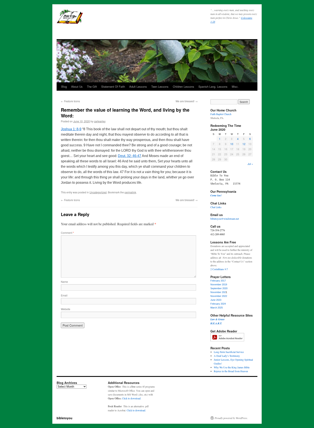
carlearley (100, 121)
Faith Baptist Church (220, 114)
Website (65, 309)
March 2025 (216, 307)
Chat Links (216, 207)
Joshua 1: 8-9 (71, 129)
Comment (67, 232)
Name (64, 281)
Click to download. (131, 398)
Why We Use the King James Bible (231, 367)
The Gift (92, 86)
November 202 (218, 292)
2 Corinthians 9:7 (219, 269)
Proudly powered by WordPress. (231, 418)
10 (231, 144)
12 (243, 144)
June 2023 (215, 300)
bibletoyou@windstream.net (224, 218)
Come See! (216, 195)
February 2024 (218, 303)
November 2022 (218, 296)
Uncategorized (98, 192)
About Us (77, 86)
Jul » (250, 164)
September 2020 (218, 288)
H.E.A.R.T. (216, 323)
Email (64, 295)
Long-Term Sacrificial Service (229, 352)
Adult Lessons (138, 86)
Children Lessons (183, 86)
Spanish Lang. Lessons (212, 86)
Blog (64, 86)
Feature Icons (70, 101)
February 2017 (218, 280)
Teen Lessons (160, 86)
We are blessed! (187, 101)
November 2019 (218, 284)
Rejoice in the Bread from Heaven (231, 371)
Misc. (235, 86)
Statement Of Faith (113, 86)
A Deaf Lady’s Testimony (227, 355)
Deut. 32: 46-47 (129, 156)
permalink (130, 192)
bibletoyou (110, 18)
